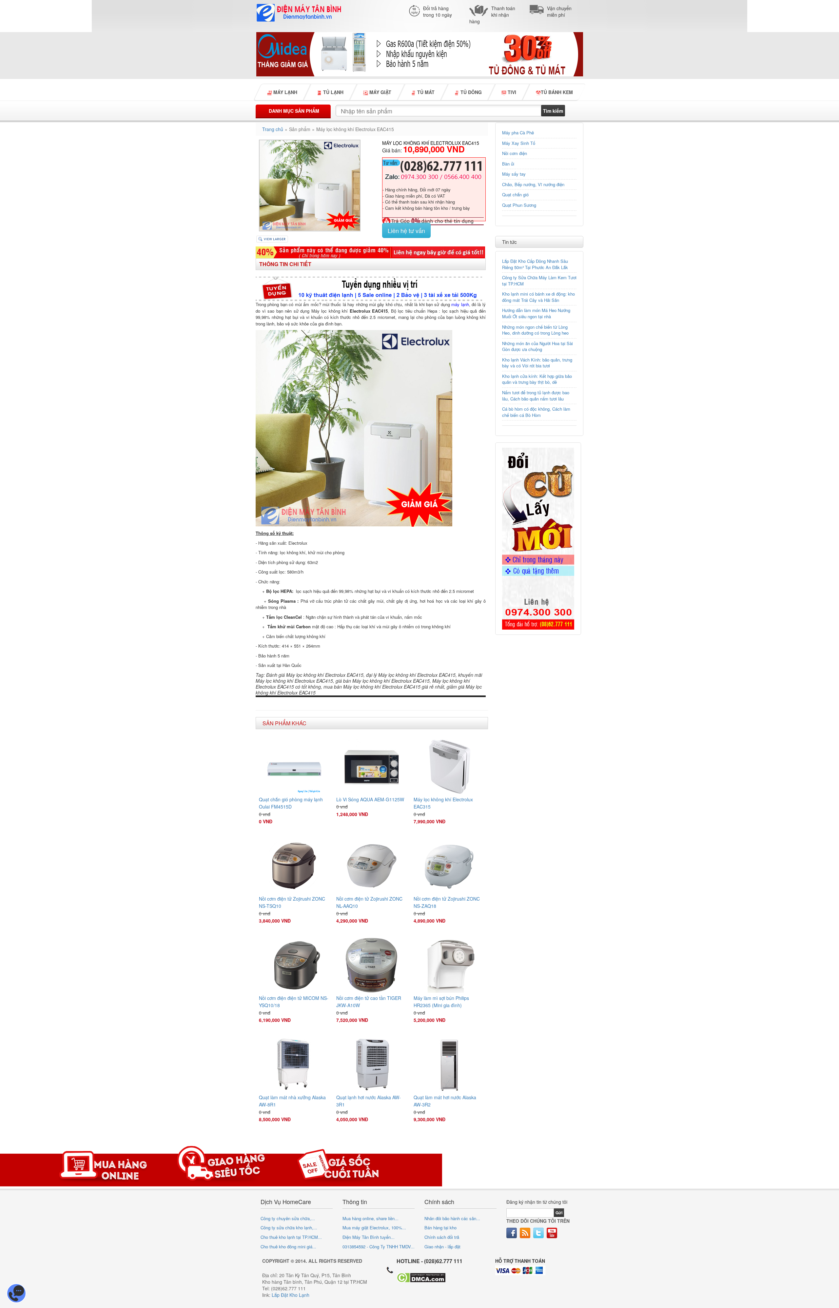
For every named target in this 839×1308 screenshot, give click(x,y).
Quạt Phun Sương (519, 205)
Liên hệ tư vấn (406, 230)
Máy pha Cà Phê (518, 132)
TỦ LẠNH (332, 92)
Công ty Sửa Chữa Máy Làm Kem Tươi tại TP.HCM (539, 280)
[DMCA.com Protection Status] (421, 1277)
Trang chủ (272, 129)
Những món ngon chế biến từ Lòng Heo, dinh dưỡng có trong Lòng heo (535, 330)
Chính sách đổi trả (441, 1237)
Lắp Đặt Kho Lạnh (290, 1295)
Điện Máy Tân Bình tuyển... (368, 1237)
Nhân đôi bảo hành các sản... (452, 1218)
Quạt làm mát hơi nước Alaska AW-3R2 (445, 1101)
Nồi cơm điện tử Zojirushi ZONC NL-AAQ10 (369, 902)
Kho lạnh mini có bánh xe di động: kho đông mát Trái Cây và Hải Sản (538, 297)
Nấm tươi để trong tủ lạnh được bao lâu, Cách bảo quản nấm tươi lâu (535, 395)
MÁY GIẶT (379, 92)
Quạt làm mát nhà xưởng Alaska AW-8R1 (292, 1101)
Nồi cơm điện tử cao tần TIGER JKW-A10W (368, 1001)
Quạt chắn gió (515, 194)
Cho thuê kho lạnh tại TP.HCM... (291, 1237)
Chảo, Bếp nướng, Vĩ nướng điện (533, 184)
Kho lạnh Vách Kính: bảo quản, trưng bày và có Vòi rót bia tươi (537, 363)
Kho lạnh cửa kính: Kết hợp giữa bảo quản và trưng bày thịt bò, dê (537, 379)
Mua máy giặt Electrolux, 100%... (374, 1227)
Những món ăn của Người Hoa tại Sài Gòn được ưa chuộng (537, 346)
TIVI (511, 92)
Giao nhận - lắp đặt (442, 1246)
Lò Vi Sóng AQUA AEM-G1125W (370, 799)
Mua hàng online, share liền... (370, 1218)
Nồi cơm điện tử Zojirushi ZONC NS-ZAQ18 (447, 902)
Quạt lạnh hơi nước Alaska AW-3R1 (368, 1101)
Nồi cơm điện (514, 153)
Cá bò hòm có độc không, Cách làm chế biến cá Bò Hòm (536, 412)
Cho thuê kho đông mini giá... (288, 1246)
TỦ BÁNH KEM (557, 92)
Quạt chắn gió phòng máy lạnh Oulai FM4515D (291, 803)
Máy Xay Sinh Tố (518, 143)
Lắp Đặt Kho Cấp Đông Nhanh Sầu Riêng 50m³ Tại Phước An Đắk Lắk (535, 264)
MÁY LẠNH (284, 92)
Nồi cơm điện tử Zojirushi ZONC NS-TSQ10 (292, 902)
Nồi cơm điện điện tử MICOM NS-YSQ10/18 (293, 1001)
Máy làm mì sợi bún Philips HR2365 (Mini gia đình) (441, 1001)
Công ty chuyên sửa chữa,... (288, 1218)
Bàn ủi (508, 164)
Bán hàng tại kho (440, 1227)
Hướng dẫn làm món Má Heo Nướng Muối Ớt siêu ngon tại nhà (536, 313)
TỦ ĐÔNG (470, 92)
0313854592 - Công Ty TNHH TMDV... (378, 1246)
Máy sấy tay (514, 174)
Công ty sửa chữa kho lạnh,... (289, 1227)
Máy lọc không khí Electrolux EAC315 (443, 803)
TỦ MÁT (425, 92)
